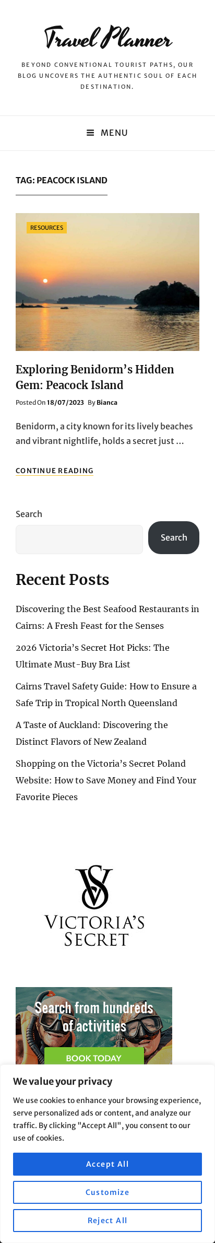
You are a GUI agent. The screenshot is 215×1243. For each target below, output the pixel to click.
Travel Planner (107, 39)
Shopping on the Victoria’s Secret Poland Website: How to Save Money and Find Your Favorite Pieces (106, 780)
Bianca (107, 402)
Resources (46, 227)
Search (29, 514)
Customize (108, 1192)
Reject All (108, 1220)
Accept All (107, 1164)
